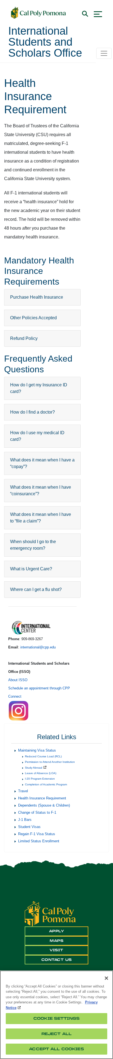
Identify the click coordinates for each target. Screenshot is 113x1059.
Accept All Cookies (56, 1049)
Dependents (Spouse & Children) (44, 805)
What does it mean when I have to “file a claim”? (40, 517)
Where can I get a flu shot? (36, 589)
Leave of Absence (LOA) (40, 773)
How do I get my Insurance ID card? (38, 388)
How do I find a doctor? (32, 412)
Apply (56, 931)
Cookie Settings (56, 1018)
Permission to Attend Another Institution (50, 761)
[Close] (106, 978)
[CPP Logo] (50, 913)
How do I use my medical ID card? (37, 436)
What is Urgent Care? (31, 568)
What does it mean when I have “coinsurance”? (40, 490)
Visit (56, 950)
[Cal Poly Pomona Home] (38, 13)
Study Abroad (33, 767)
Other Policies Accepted (33, 317)
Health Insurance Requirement (42, 798)
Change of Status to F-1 (37, 812)
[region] (56, 1014)
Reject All (56, 1034)
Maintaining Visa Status (37, 750)
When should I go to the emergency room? (33, 545)
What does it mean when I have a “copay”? (42, 463)
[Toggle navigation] (104, 53)
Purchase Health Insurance (36, 297)
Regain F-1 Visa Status (36, 834)
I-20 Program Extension (40, 778)
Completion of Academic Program (46, 784)
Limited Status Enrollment (38, 841)
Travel (23, 791)
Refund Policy (24, 338)
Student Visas (29, 827)
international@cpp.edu (38, 647)
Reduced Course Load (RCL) (43, 756)
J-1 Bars (25, 820)
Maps (56, 941)
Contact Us (56, 960)
